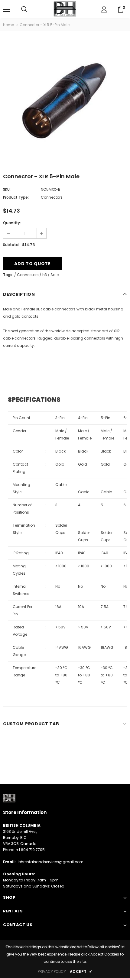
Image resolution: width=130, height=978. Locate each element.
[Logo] (65, 9)
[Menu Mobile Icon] (6, 9)
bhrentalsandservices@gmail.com (50, 861)
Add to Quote (32, 264)
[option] (65, 100)
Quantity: (12, 222)
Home (8, 24)
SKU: (7, 189)
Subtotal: (11, 244)
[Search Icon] (24, 9)
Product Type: (16, 197)
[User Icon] (104, 9)
